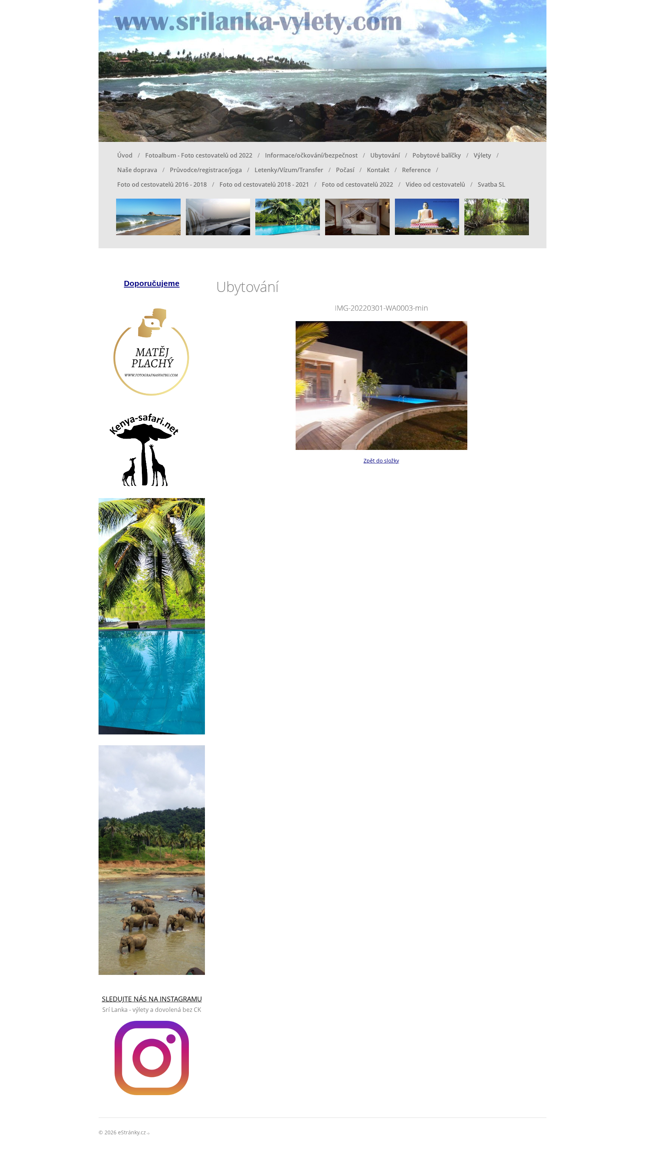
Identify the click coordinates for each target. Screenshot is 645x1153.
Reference (416, 170)
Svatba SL (491, 184)
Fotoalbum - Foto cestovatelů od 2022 (198, 155)
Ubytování (385, 155)
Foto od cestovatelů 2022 (357, 184)
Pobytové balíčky (436, 155)
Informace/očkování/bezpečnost (311, 155)
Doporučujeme (152, 283)
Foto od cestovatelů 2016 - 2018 (162, 184)
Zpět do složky (381, 460)
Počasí (345, 170)
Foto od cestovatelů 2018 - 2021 (264, 184)
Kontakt (378, 170)
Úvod (125, 155)
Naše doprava (137, 170)
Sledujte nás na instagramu (152, 998)
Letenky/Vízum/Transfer (289, 170)
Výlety (482, 155)
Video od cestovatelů (435, 184)
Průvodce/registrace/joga (206, 170)
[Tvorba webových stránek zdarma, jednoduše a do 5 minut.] (148, 1133)
